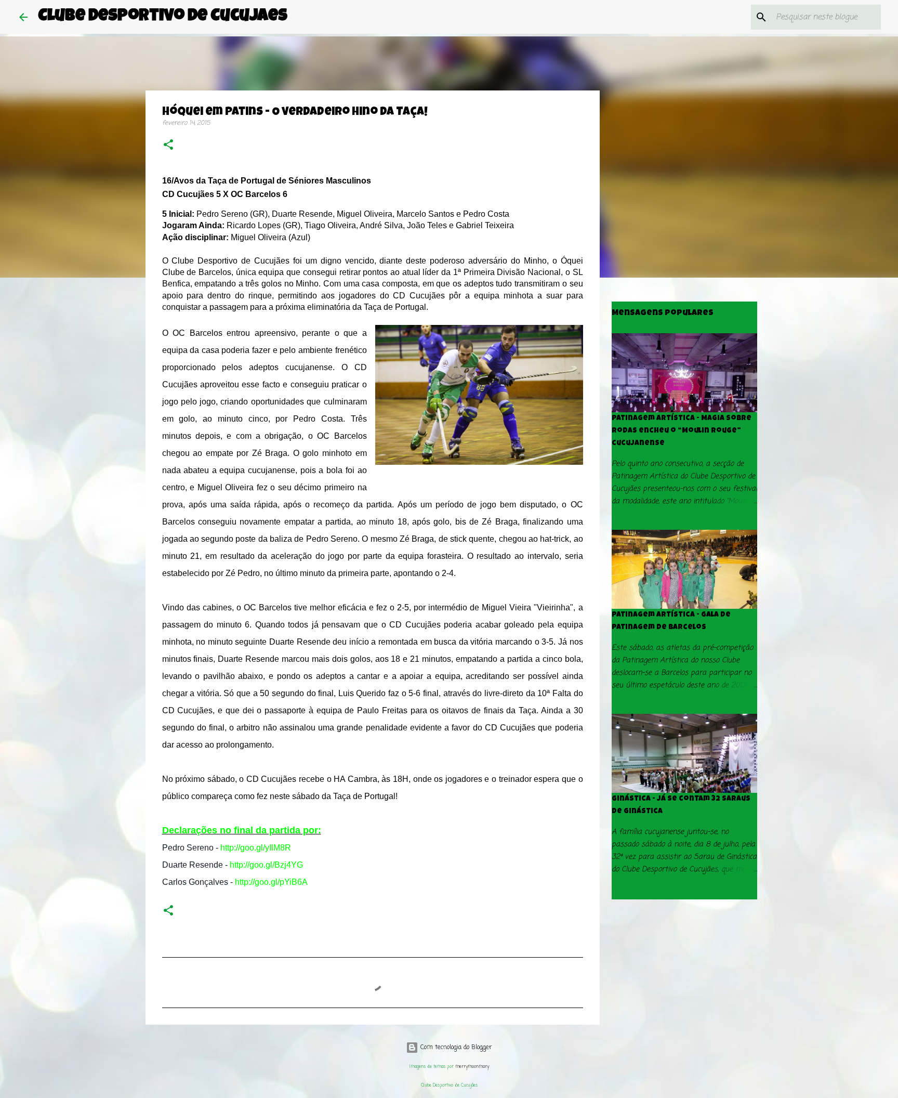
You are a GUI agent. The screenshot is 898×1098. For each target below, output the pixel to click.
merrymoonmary (472, 1066)
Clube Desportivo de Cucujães (162, 16)
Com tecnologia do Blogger (455, 1047)
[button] (168, 145)
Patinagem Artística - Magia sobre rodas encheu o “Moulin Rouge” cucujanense (681, 431)
